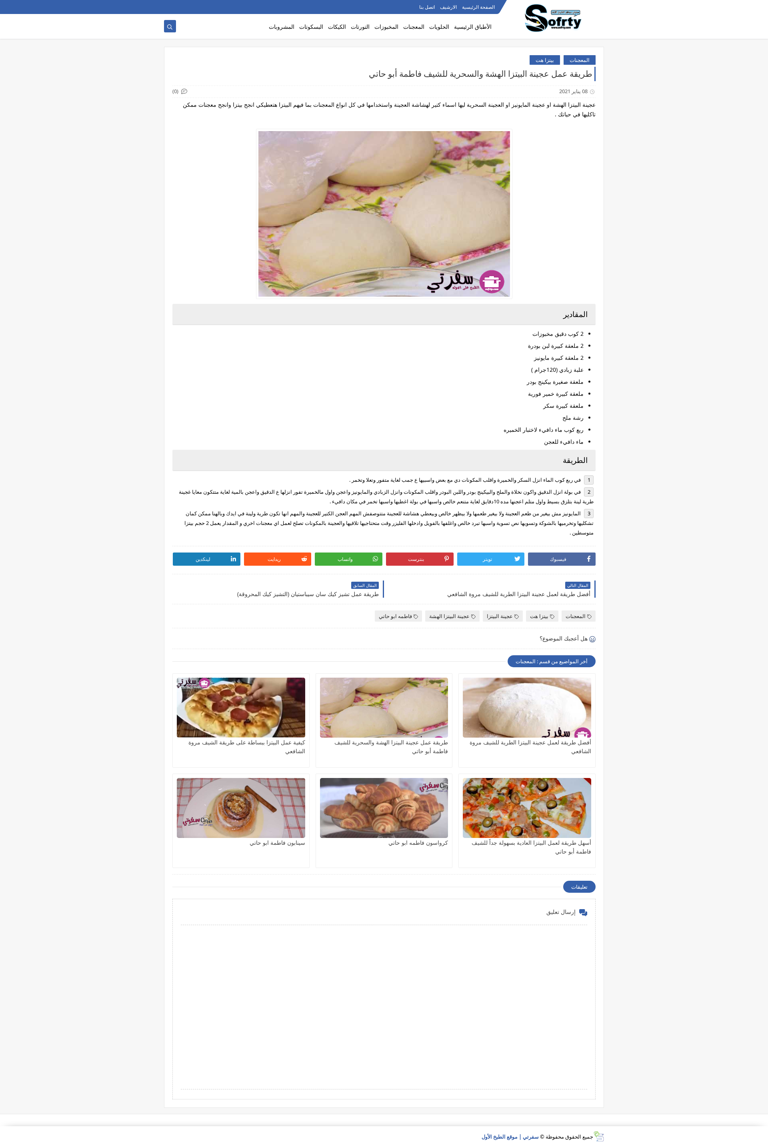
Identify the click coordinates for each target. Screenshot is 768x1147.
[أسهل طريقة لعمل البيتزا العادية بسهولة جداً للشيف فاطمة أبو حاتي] (527, 808)
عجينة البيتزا (500, 616)
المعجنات (413, 26)
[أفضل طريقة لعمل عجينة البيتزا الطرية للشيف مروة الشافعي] (527, 708)
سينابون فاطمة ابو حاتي (277, 842)
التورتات (360, 26)
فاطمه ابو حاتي (395, 616)
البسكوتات (311, 26)
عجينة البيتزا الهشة (449, 616)
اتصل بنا (427, 7)
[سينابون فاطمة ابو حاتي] (241, 808)
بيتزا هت (545, 60)
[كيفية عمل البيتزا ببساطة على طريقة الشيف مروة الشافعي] (241, 708)
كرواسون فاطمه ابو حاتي (418, 842)
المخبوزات (386, 26)
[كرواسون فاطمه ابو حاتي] (384, 808)
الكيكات (337, 26)
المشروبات (281, 26)
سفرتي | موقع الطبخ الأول (510, 1136)
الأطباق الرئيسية (473, 26)
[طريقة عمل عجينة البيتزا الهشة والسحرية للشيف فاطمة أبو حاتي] (384, 708)
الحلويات (439, 26)
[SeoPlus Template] (598, 1136)
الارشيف (448, 7)
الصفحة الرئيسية (478, 7)
